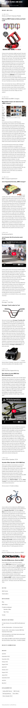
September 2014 (6, 677)
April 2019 (4, 667)
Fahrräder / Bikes (7, 609)
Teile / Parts (6, 612)
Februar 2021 (5, 661)
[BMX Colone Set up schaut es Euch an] (11, 195)
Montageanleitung (7, 693)
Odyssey (12, 74)
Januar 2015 (4, 675)
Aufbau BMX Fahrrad (7, 691)
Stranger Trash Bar (7, 302)
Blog (3, 602)
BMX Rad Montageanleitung (10, 370)
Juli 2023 (4, 653)
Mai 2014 (4, 683)
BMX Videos (5, 604)
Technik (3, 615)
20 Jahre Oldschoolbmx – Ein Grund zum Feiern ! (12, 627)
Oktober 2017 (5, 669)
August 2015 (5, 672)
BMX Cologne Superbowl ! (9, 178)
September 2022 (6, 656)
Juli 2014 (4, 680)
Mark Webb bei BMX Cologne (10, 98)
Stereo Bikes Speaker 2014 (10, 459)
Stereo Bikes (15, 693)
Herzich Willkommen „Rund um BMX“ (13, 552)
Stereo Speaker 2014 (7, 696)
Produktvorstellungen (7, 607)
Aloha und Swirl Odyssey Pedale (11, 16)
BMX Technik (16, 691)
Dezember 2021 (5, 659)
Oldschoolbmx (5, 593)
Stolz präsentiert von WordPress (9, 704)
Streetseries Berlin (7, 234)
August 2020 (5, 664)
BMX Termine (5, 591)
